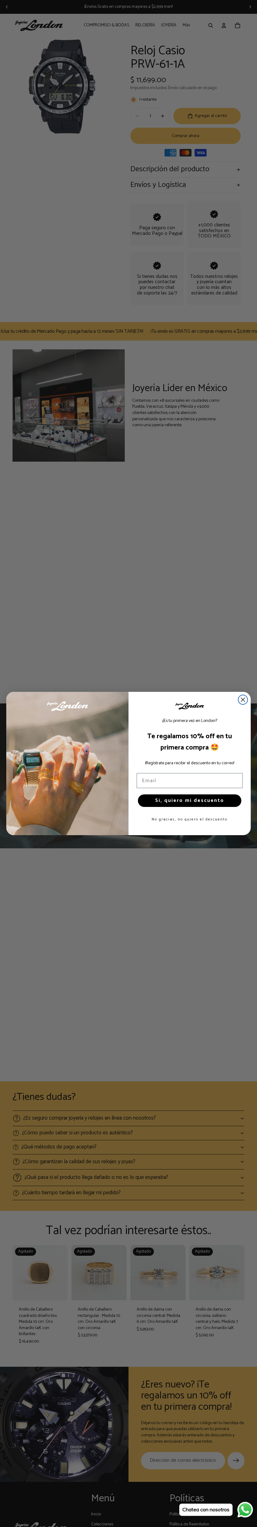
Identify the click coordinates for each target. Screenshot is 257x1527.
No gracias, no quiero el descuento (190, 819)
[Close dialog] (243, 699)
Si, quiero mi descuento (189, 800)
